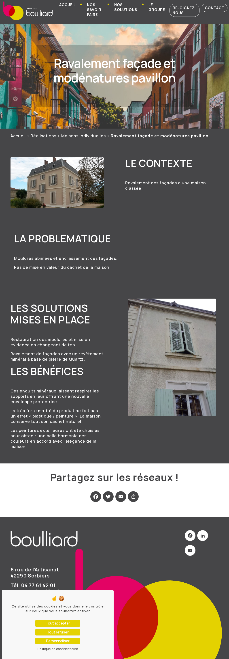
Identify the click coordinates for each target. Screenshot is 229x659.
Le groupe (156, 7)
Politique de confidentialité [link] (58, 649)
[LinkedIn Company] (202, 537)
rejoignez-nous (184, 10)
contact (214, 7)
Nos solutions (125, 7)
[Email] (120, 498)
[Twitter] (108, 498)
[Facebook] (95, 498)
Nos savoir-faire (95, 9)
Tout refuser (58, 632)
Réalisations (43, 135)
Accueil (67, 4)
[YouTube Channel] (190, 552)
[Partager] (133, 498)
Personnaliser (58, 640)
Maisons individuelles (83, 135)
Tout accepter (58, 623)
